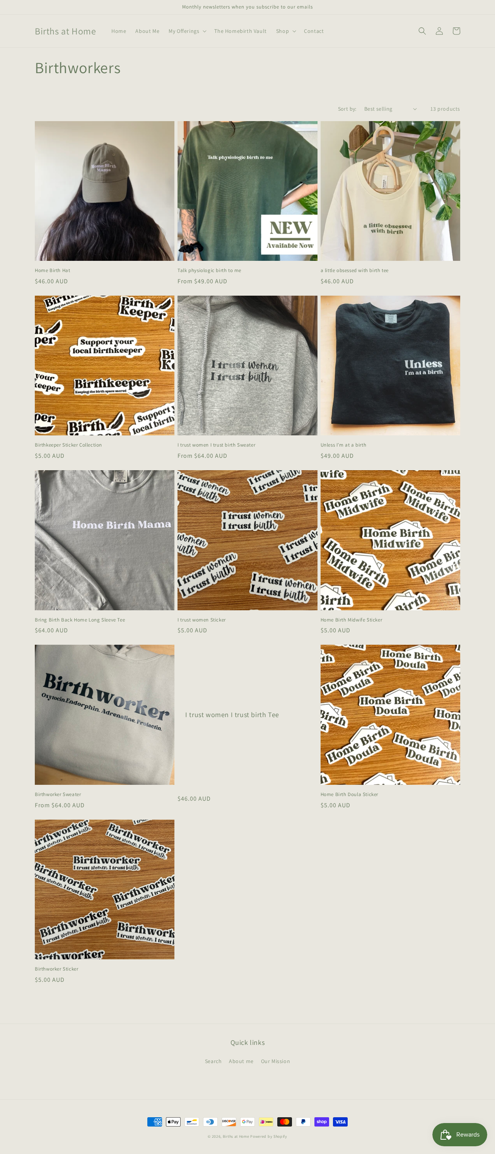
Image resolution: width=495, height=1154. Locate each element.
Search (213, 1061)
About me (241, 1061)
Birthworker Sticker (56, 969)
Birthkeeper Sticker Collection (68, 445)
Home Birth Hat (52, 270)
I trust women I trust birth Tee (232, 714)
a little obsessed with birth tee (355, 270)
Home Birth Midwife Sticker (351, 620)
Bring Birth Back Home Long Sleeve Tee (80, 620)
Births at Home (236, 1136)
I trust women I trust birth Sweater (216, 445)
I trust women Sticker (202, 620)
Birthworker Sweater (58, 794)
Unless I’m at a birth (344, 445)
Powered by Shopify (268, 1136)
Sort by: (347, 108)
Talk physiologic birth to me (209, 270)
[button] (187, 31)
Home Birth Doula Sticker (349, 794)
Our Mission (275, 1061)
